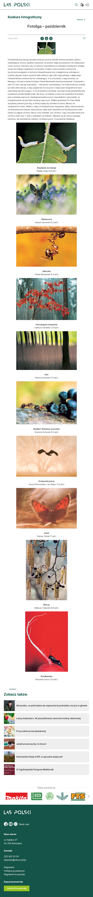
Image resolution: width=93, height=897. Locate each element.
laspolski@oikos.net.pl (15, 860)
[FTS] (66, 796)
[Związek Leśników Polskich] (37, 796)
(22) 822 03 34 (11, 856)
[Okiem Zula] (80, 796)
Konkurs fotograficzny (25, 17)
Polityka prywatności (14, 871)
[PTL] (50, 796)
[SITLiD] (24, 796)
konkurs (12, 689)
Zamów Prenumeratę (17, 888)
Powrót (80, 20)
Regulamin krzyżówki (14, 874)
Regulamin (9, 867)
